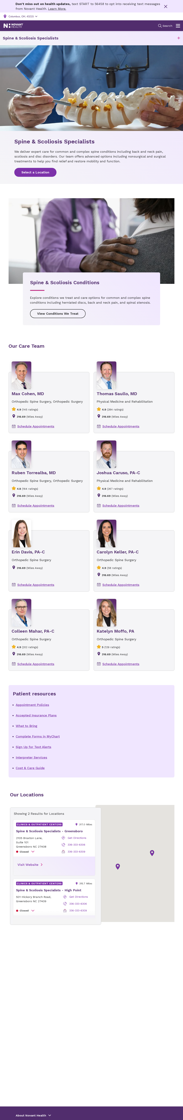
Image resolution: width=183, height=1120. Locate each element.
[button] (178, 38)
